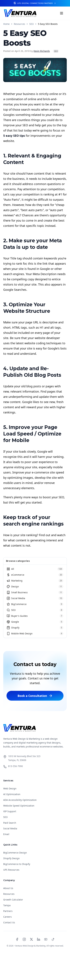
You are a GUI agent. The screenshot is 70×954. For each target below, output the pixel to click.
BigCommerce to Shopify (16, 864)
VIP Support (9, 811)
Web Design (9, 788)
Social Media (10, 828)
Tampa (7, 905)
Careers (7, 916)
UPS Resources (11, 869)
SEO (31, 23)
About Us (8, 888)
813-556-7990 (15, 766)
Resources (19, 23)
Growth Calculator (13, 899)
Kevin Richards (42, 51)
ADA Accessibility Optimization (20, 799)
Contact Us (9, 922)
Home (6, 23)
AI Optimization (11, 794)
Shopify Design (11, 858)
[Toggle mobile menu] (61, 13)
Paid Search (9, 822)
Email (6, 834)
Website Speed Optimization (18, 805)
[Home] (20, 13)
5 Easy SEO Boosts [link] (48, 23)
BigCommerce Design (15, 852)
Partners (8, 911)
